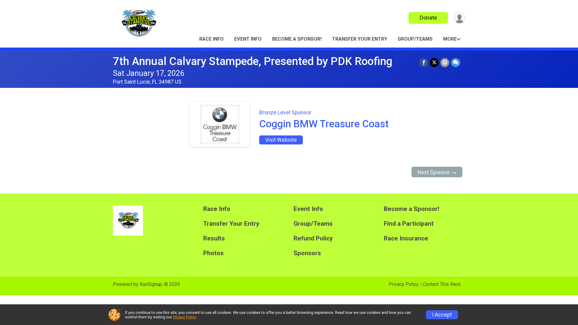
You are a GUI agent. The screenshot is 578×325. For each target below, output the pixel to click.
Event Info (248, 39)
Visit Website (281, 140)
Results (214, 238)
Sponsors (307, 253)
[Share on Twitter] (434, 62)
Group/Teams (415, 39)
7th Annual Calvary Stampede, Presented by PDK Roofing (252, 61)
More (450, 39)
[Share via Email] (444, 62)
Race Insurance (406, 238)
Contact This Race (442, 284)
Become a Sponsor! (297, 39)
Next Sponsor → (437, 172)
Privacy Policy (404, 284)
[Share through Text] (455, 62)
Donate (428, 17)
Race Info (211, 39)
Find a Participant (409, 223)
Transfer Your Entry (359, 39)
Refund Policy (313, 238)
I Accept (442, 315)
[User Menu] (459, 17)
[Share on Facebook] (423, 62)
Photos (213, 253)
